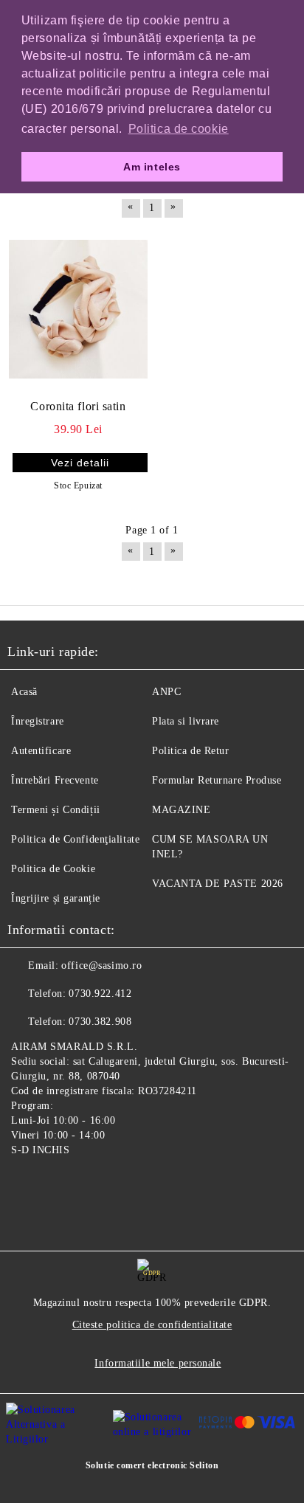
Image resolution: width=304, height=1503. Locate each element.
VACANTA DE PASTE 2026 (217, 883)
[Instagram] (59, 1184)
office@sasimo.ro (101, 965)
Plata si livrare (185, 721)
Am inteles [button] (152, 167)
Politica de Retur (190, 750)
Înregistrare (37, 721)
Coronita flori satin (77, 406)
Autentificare (41, 750)
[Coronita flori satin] (78, 310)
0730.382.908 (100, 1021)
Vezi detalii (80, 463)
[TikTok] (91, 1184)
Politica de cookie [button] (178, 128)
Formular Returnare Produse (217, 780)
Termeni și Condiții (55, 809)
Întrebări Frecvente (55, 780)
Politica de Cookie (53, 868)
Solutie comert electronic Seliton (152, 1465)
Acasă (24, 691)
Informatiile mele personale (157, 1363)
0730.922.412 (100, 993)
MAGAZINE (181, 809)
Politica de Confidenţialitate (75, 839)
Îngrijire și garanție (55, 898)
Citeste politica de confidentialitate (152, 1324)
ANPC (166, 691)
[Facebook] (26, 1184)
